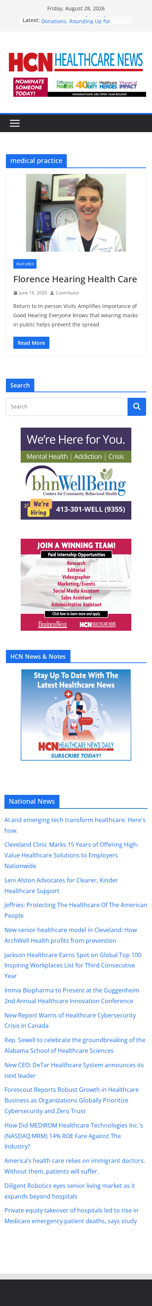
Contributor (67, 293)
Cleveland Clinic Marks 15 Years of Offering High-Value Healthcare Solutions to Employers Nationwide (71, 855)
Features (25, 263)
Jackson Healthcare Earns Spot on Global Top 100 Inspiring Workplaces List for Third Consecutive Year (72, 965)
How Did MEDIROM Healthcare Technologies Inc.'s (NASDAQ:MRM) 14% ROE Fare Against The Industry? (73, 1136)
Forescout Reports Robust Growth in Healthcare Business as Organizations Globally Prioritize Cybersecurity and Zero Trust (71, 1100)
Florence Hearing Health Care (75, 279)
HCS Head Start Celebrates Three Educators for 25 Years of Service (82, 24)
